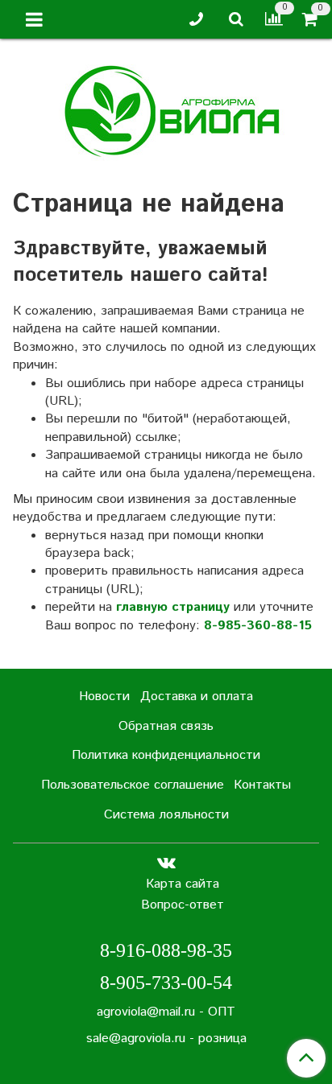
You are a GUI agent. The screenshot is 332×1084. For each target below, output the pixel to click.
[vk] (166, 863)
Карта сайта (182, 884)
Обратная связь (166, 726)
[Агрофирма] (166, 109)
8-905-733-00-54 (166, 982)
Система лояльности (166, 815)
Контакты (262, 785)
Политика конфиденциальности (166, 755)
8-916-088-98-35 (166, 950)
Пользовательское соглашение (132, 785)
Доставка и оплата (196, 696)
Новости (104, 696)
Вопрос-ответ (182, 905)
